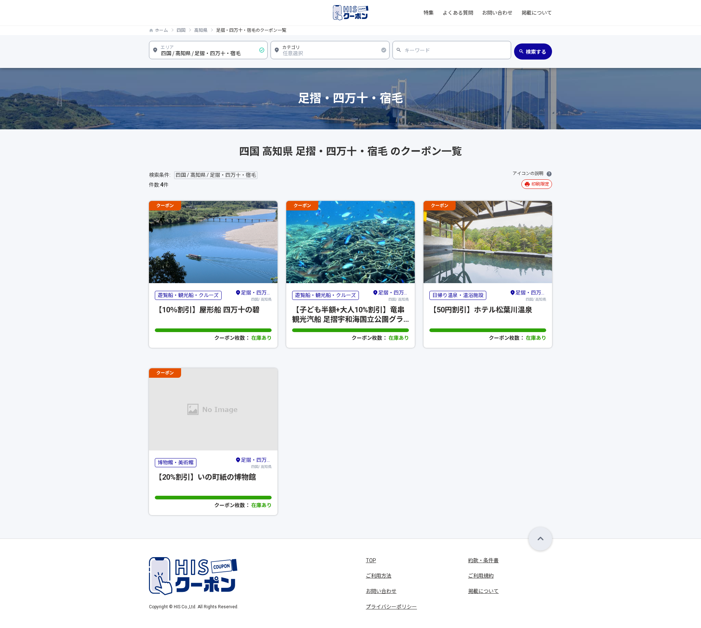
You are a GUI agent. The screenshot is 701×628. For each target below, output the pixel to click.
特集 (429, 13)
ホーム (161, 30)
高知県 (200, 30)
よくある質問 (458, 13)
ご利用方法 (378, 576)
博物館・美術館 (176, 462)
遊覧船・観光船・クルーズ (188, 295)
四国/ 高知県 (256, 295)
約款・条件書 (483, 560)
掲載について (536, 13)
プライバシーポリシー (391, 607)
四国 (181, 30)
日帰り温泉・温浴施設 (457, 295)
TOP (371, 560)
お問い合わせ (497, 13)
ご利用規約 (481, 576)
